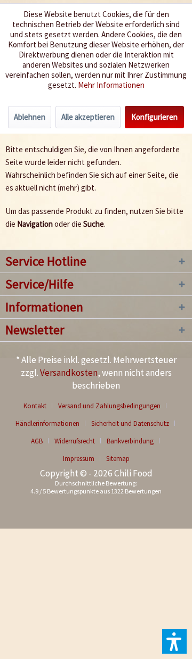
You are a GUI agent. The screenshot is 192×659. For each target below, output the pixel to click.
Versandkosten (69, 372)
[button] (174, 641)
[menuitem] (38, 406)
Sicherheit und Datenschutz (130, 423)
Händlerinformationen (47, 423)
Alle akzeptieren (88, 117)
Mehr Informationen (111, 85)
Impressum (78, 458)
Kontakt (34, 405)
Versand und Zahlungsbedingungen (109, 405)
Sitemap (118, 458)
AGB (37, 441)
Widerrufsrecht (74, 441)
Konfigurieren (154, 117)
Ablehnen (29, 117)
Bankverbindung (130, 441)
